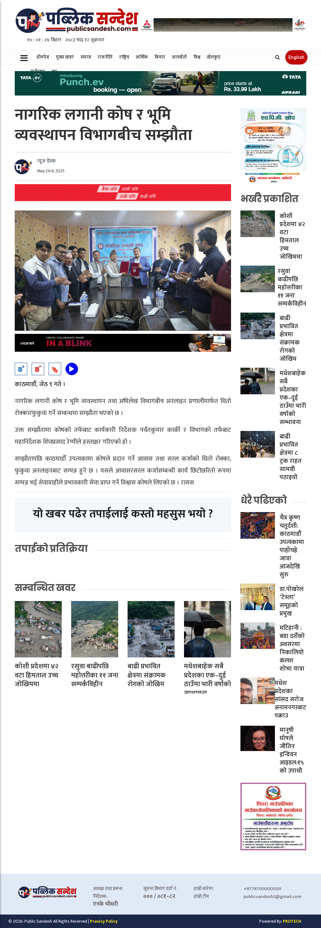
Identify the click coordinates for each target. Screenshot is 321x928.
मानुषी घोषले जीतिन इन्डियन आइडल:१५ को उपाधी (292, 750)
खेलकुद (213, 57)
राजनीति (105, 57)
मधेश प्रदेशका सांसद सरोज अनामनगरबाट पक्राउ (290, 699)
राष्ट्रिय (124, 57)
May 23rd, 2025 (51, 170)
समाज (86, 57)
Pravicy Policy (104, 921)
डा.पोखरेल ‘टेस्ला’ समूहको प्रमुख (291, 601)
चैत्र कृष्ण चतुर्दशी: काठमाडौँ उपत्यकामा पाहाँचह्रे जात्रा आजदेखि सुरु (292, 546)
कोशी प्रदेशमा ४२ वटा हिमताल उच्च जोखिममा (36, 675)
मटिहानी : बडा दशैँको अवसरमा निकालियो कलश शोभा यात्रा (292, 648)
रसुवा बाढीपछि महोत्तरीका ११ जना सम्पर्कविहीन (94, 675)
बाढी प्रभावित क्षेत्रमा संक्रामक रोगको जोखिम (147, 675)
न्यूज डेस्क (46, 161)
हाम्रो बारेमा (203, 889)
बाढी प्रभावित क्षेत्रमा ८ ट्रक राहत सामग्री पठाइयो (291, 457)
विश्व (196, 57)
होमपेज (43, 57)
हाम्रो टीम (201, 896)
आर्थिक (142, 57)
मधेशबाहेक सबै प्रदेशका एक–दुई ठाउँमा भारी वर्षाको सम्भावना (207, 680)
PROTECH (292, 921)
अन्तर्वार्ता (179, 57)
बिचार (160, 57)
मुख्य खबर (65, 57)
